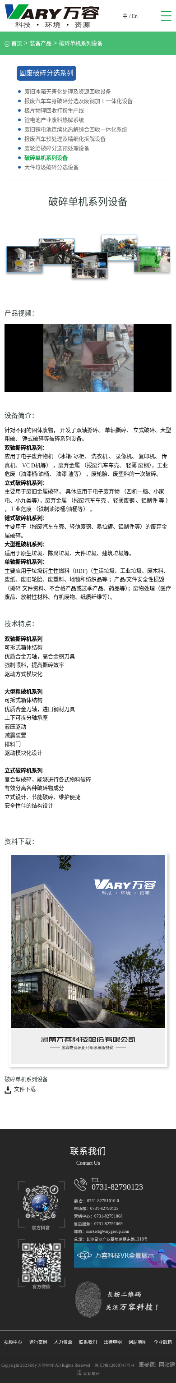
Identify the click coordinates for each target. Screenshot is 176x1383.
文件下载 (25, 1089)
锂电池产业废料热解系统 (54, 120)
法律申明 (113, 1342)
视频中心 (13, 1342)
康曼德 (147, 1365)
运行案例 (38, 1342)
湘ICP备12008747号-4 (114, 1365)
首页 (16, 44)
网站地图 (138, 1342)
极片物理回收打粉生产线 (54, 111)
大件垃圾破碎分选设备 (51, 168)
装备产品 (40, 44)
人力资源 (63, 1342)
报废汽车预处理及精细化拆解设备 (65, 139)
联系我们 (88, 1342)
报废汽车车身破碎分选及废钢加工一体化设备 (78, 101)
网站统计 (91, 1373)
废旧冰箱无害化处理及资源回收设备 (67, 92)
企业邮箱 (163, 1342)
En (135, 16)
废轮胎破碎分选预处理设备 (56, 149)
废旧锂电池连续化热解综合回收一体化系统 (75, 130)
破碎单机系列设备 (80, 44)
